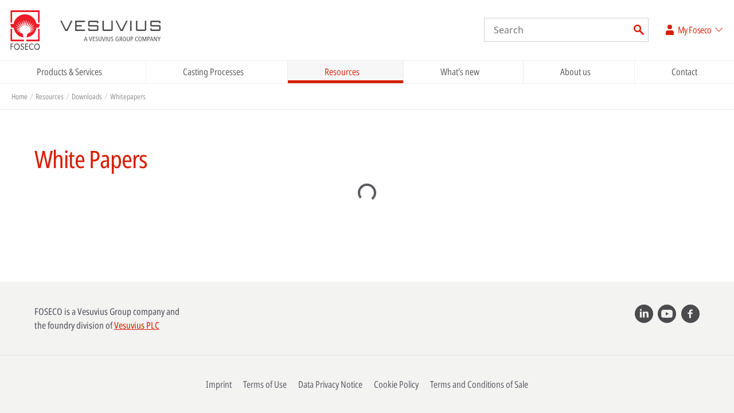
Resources (342, 71)
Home (19, 96)
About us (575, 71)
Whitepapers (128, 96)
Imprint (219, 384)
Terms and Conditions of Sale (479, 384)
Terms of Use (265, 384)
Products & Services (69, 71)
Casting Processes (213, 71)
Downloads (87, 96)
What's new (459, 71)
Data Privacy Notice (330, 384)
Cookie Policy (396, 384)
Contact (684, 71)
